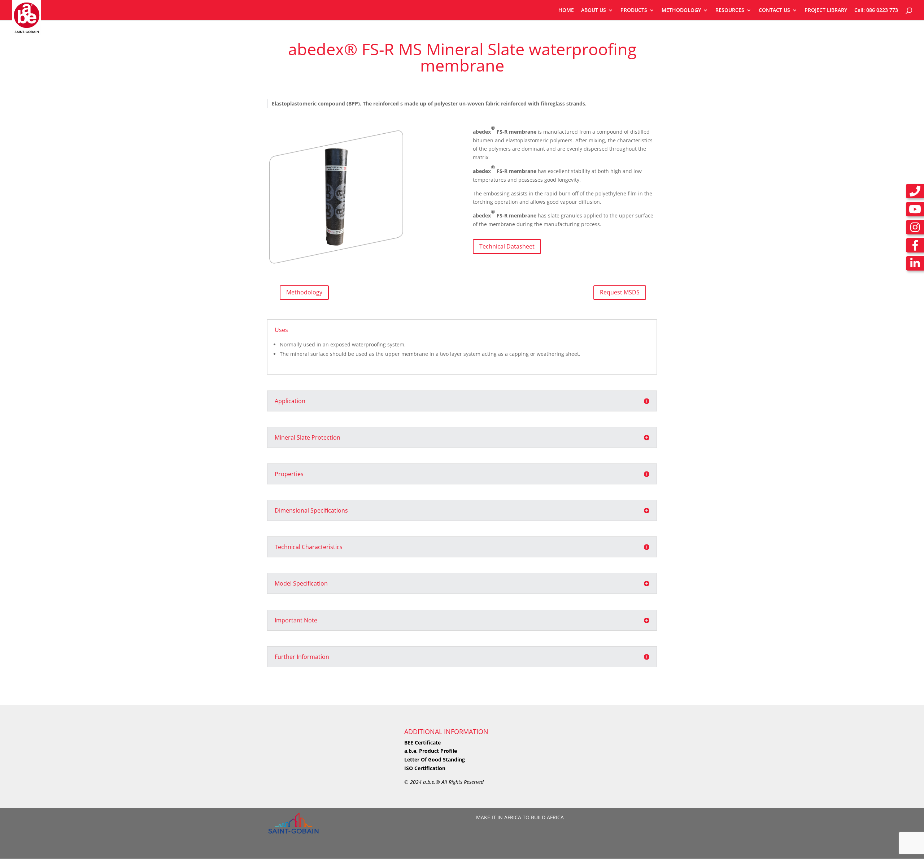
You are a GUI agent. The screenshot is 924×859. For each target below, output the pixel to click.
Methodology (304, 292)
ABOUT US (593, 10)
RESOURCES (729, 10)
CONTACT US (774, 10)
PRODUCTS (633, 10)
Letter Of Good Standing (434, 759)
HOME (566, 10)
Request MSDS (620, 292)
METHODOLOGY (681, 10)
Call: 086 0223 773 (876, 10)
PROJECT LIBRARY (826, 10)
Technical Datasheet (507, 246)
